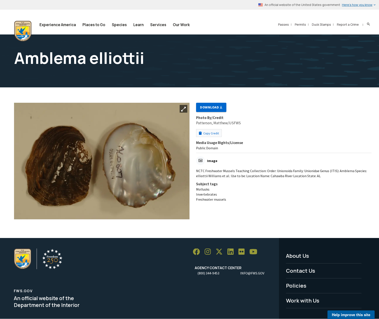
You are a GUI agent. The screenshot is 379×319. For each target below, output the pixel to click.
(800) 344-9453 (208, 273)
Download (210, 107)
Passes (283, 24)
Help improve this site (351, 314)
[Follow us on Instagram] (209, 252)
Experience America (57, 24)
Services (158, 24)
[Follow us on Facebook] (198, 252)
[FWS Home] (23, 31)
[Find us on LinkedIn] (232, 252)
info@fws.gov (252, 273)
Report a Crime (348, 24)
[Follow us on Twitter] (221, 252)
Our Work (181, 24)
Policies (296, 285)
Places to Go (93, 24)
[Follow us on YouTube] (254, 252)
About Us (297, 255)
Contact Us (300, 270)
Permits (300, 24)
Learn (138, 24)
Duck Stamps (321, 24)
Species (119, 24)
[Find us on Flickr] (243, 252)
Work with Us (302, 300)
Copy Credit (211, 133)
